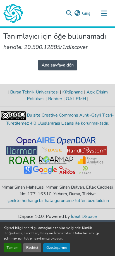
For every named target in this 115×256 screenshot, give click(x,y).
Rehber (55, 99)
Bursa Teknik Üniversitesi (34, 92)
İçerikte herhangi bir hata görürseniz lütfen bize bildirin (57, 201)
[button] (13, 13)
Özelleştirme (56, 247)
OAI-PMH (76, 99)
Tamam (12, 247)
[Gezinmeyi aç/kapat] (104, 13)
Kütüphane (72, 92)
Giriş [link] (86, 13)
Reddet (32, 247)
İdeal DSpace (84, 216)
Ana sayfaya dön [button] (58, 65)
